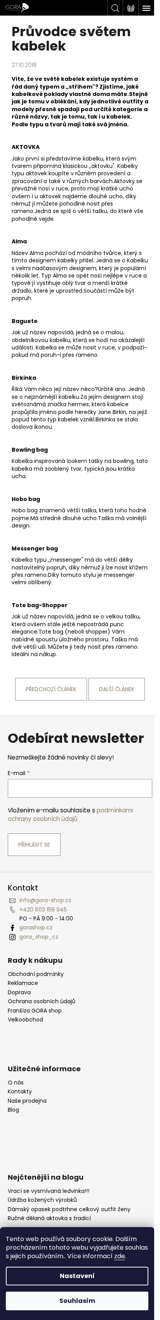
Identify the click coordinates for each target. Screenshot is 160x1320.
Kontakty (20, 1091)
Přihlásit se (34, 845)
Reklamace (23, 983)
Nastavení (77, 1275)
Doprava (19, 992)
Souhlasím (77, 1300)
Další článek (116, 689)
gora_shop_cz (38, 937)
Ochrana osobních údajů (41, 1001)
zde (119, 1256)
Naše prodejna (27, 1101)
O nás (16, 1082)
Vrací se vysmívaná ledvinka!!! (48, 1191)
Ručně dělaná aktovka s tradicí (49, 1218)
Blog (13, 1110)
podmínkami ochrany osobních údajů (70, 814)
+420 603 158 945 (43, 909)
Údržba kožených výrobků (42, 1200)
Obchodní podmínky (36, 974)
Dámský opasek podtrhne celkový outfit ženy (69, 1209)
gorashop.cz (35, 927)
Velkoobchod (25, 1019)
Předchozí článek (51, 689)
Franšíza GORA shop (35, 1010)
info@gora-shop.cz (45, 900)
